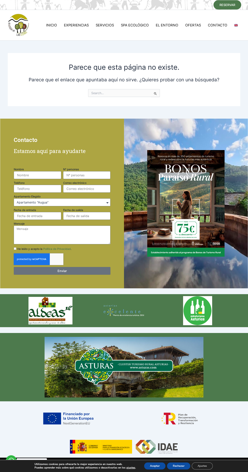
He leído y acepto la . (44, 248)
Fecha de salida (73, 210)
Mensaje (19, 223)
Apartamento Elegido (27, 196)
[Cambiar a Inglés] (236, 25)
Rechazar (178, 466)
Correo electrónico (74, 182)
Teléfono (19, 182)
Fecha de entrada (25, 210)
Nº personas (71, 169)
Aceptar (155, 466)
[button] (227, 5)
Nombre (19, 169)
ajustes (130, 467)
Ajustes (202, 466)
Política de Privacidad (57, 248)
